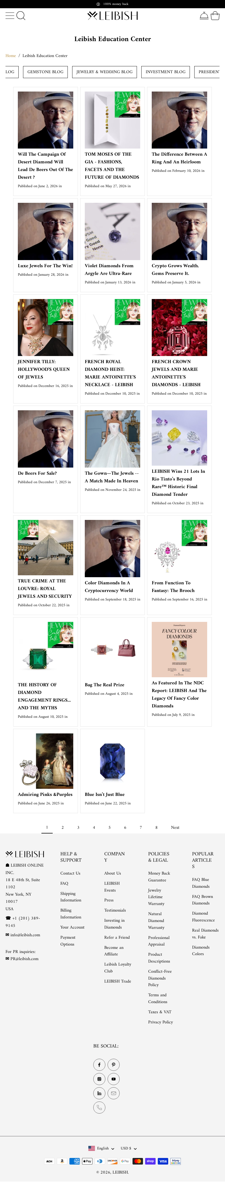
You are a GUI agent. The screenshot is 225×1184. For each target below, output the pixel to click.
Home (10, 56)
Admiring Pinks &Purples (45, 794)
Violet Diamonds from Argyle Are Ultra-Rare (109, 270)
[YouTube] (114, 1079)
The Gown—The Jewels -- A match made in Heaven (112, 477)
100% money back (115, 4)
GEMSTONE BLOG (45, 72)
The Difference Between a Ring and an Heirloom (179, 158)
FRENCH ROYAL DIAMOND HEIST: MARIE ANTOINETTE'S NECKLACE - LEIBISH (110, 373)
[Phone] (99, 1108)
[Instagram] (99, 1079)
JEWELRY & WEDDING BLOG (105, 72)
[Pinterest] (114, 1065)
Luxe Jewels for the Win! (45, 266)
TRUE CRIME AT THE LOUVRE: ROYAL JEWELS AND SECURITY (45, 589)
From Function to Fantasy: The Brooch (173, 587)
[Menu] (9, 15)
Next (175, 828)
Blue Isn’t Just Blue (105, 794)
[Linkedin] (99, 1094)
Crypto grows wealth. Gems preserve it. (175, 270)
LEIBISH (120, 1173)
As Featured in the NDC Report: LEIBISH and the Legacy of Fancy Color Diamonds (179, 694)
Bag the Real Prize (104, 685)
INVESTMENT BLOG (165, 72)
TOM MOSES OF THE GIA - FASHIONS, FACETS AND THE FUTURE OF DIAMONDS (112, 166)
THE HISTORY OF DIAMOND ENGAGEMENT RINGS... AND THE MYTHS (44, 696)
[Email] (114, 1094)
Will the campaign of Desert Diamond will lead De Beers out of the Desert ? (45, 166)
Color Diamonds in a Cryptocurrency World (109, 587)
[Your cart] (215, 15)
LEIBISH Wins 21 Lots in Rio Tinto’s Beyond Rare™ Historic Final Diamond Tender (178, 483)
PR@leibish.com (24, 959)
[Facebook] (99, 1065)
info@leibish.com (25, 935)
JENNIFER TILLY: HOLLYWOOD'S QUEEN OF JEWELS (44, 370)
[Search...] (20, 15)
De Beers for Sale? (37, 473)
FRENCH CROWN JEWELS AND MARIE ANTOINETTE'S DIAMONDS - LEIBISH (176, 373)
